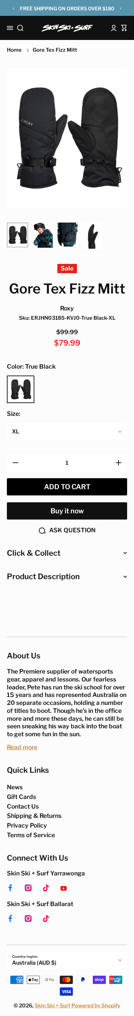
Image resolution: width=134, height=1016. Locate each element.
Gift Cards (21, 796)
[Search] (20, 28)
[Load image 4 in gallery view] (91, 236)
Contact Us (23, 806)
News (15, 787)
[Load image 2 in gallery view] (42, 235)
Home (14, 50)
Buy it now (67, 511)
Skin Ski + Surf (52, 1006)
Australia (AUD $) (34, 962)
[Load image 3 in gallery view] (67, 235)
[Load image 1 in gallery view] (17, 235)
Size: (13, 413)
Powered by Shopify (95, 1006)
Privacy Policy (27, 825)
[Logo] (67, 28)
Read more (22, 747)
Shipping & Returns (34, 815)
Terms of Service (31, 835)
